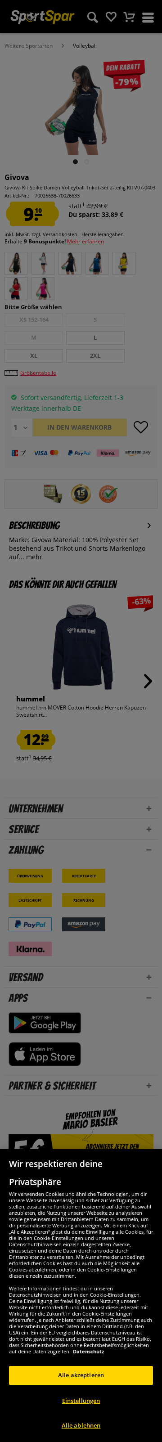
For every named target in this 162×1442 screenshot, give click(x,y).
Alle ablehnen (81, 1425)
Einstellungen (81, 1401)
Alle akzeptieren (81, 1375)
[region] (81, 1295)
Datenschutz (88, 1351)
